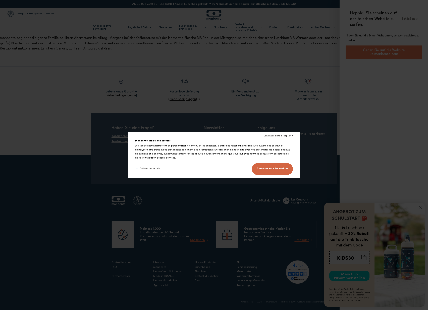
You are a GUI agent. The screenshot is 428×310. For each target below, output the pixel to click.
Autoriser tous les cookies (272, 169)
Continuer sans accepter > (278, 136)
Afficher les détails (150, 169)
